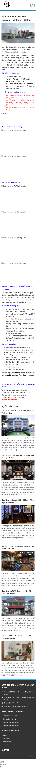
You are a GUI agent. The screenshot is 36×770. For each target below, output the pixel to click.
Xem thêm (21, 450)
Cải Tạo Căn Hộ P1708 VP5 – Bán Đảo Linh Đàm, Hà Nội (16, 637)
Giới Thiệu (6, 738)
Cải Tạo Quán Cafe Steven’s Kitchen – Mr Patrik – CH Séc (18, 547)
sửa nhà (8, 375)
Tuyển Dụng (7, 742)
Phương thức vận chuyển (11, 726)
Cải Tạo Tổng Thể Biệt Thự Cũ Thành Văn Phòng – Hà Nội (18, 456)
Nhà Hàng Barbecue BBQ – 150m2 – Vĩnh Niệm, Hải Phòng (18, 501)
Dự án (5, 735)
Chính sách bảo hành (10, 716)
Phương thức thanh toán (11, 722)
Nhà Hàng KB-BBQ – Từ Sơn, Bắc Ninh (20, 100)
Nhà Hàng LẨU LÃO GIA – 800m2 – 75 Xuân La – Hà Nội (16, 592)
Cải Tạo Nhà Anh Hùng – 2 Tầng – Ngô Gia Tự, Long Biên (18, 412)
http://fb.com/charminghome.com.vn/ (17, 392)
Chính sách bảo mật (9, 719)
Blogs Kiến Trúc (8, 745)
